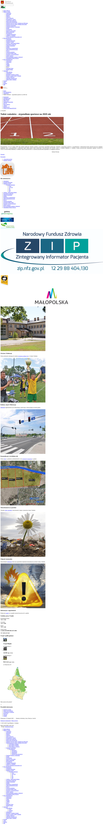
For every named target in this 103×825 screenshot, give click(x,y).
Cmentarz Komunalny (11, 34)
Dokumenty (8, 62)
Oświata (5, 714)
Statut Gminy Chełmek (11, 79)
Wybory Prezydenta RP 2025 (9, 108)
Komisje (11, 810)
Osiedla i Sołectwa (10, 77)
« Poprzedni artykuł (7, 159)
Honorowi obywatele (11, 30)
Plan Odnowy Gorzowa (14, 746)
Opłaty (7, 63)
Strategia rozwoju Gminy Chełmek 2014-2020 (16, 24)
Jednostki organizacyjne (11, 78)
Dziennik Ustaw (9, 68)
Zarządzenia (14, 751)
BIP (4, 84)
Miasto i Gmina (6, 11)
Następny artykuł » (7, 160)
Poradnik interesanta (10, 40)
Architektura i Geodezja (8, 712)
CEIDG (8, 65)
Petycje (7, 50)
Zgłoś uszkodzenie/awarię (12, 49)
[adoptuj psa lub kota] (5, 285)
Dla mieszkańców (7, 38)
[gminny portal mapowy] (7, 215)
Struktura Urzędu (10, 42)
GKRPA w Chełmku (10, 35)
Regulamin (3, 156)
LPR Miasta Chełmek (14, 744)
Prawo (7, 803)
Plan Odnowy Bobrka (14, 745)
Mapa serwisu (15, 720)
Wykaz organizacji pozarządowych (14, 37)
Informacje (14, 750)
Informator (8, 14)
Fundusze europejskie (11, 25)
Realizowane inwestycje (17, 754)
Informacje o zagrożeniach (12, 48)
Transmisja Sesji (7, 98)
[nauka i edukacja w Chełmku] (23, 350)
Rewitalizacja (9, 33)
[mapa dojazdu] (17, 699)
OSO (10, 186)
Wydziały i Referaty (10, 185)
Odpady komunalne (10, 45)
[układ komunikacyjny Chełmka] (23, 453)
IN (9, 188)
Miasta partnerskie (10, 32)
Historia (8, 15)
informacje (9, 561)
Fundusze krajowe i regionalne (13, 27)
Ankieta (5, 105)
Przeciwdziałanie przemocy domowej (14, 57)
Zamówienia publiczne (11, 20)
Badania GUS (6, 107)
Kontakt (5, 81)
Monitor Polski (9, 69)
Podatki (8, 47)
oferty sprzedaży (8, 510)
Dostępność (6, 97)
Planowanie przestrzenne (11, 22)
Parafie (7, 28)
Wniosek (2, 154)
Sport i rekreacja (9, 18)
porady (7, 613)
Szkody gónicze (9, 55)
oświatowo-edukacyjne (23, 356)
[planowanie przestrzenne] (23, 505)
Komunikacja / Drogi (11, 19)
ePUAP (5, 103)
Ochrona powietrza (10, 52)
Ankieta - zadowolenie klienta (12, 43)
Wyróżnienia (9, 29)
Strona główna (6, 10)
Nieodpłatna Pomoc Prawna (12, 58)
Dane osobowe (6, 104)
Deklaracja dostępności (6, 720)
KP (9, 191)
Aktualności (8, 39)
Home (4, 90)
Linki (4, 82)
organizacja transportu (27, 459)
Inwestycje (5, 713)
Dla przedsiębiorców (8, 59)
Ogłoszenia (8, 13)
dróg (5, 459)
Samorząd (5, 70)
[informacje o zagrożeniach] (23, 607)
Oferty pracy (6, 100)
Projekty (5, 83)
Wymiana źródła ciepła (11, 53)
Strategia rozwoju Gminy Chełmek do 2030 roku (17, 23)
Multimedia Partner (9, 726)
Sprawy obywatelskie (8, 711)
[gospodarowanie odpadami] (23, 556)
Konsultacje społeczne (11, 44)
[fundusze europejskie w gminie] (7, 221)
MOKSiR (3, 407)
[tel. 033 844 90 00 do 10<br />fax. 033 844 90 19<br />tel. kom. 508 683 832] (1, 704)
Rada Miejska (9, 72)
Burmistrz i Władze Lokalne (12, 74)
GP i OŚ (11, 187)
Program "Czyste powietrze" (12, 54)
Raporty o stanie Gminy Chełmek (13, 75)
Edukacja (8, 16)
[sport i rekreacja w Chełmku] (23, 402)
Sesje (10, 809)
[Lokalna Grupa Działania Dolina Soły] (8, 228)
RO (10, 190)
